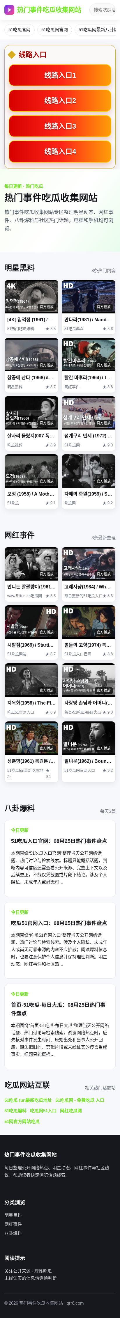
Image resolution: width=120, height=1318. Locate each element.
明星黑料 (13, 1215)
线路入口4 (60, 151)
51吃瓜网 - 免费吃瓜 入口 (79, 1100)
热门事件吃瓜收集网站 (49, 9)
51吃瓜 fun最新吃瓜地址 (28, 1100)
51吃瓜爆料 (15, 1110)
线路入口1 (60, 75)
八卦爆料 (13, 1233)
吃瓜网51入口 (43, 1110)
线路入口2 (60, 100)
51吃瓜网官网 (54, 29)
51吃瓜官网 (19, 29)
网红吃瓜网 (71, 1110)
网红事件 (13, 1224)
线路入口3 (60, 126)
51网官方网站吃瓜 (22, 1121)
